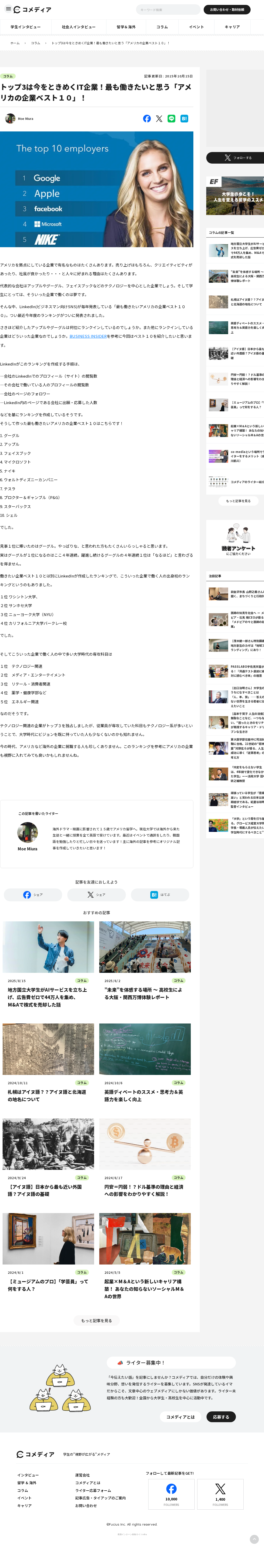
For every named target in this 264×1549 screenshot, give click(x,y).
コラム (35, 43)
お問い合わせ (86, 1505)
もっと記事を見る (96, 1320)
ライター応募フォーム (93, 1490)
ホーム (15, 43)
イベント (24, 1497)
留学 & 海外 (26, 1482)
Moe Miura (25, 118)
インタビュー (28, 1474)
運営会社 (82, 1474)
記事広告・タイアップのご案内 (100, 1497)
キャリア (24, 1505)
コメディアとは (87, 1482)
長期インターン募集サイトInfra (132, 1534)
